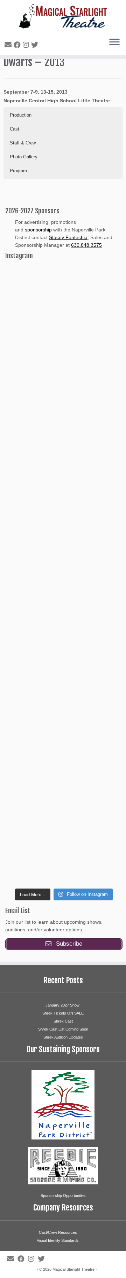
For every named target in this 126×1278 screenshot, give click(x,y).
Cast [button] (14, 129)
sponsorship (38, 229)
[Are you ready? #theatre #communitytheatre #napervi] (63, 369)
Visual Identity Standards (58, 1240)
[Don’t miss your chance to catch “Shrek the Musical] (63, 781)
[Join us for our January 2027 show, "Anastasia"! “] (63, 300)
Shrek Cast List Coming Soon (63, 1029)
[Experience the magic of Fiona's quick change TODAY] (63, 506)
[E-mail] (9, 45)
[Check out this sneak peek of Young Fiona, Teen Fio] (63, 713)
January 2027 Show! (63, 1005)
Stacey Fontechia (68, 237)
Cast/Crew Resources (58, 1232)
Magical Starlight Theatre (73, 1269)
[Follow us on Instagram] (27, 45)
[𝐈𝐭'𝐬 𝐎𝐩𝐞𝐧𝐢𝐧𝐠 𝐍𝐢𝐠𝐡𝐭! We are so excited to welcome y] (63, 850)
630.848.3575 (86, 245)
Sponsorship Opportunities (63, 1195)
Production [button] (20, 115)
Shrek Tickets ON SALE (63, 1013)
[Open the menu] (114, 43)
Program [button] (18, 170)
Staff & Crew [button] (23, 142)
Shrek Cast (63, 1021)
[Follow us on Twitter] (35, 45)
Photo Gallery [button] (23, 156)
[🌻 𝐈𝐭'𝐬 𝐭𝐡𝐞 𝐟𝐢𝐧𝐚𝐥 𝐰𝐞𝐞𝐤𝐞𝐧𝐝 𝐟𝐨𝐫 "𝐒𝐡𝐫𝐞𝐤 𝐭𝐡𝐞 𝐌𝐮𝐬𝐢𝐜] (63, 644)
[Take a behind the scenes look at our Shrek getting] (63, 575)
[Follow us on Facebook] (18, 45)
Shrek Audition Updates (63, 1037)
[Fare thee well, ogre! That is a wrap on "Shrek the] (63, 437)
